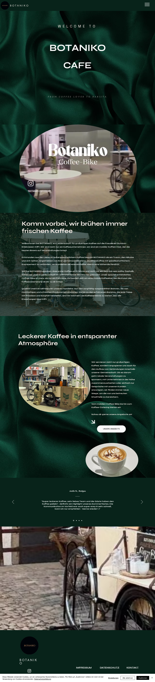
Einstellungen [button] (113, 678)
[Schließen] (152, 678)
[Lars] (81, 520)
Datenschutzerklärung (42, 679)
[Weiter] (142, 502)
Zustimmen (143, 678)
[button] (147, 4)
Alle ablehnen (128, 678)
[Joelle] (73, 520)
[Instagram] (29, 670)
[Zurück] (13, 502)
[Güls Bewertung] (78, 520)
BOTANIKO (19, 6)
